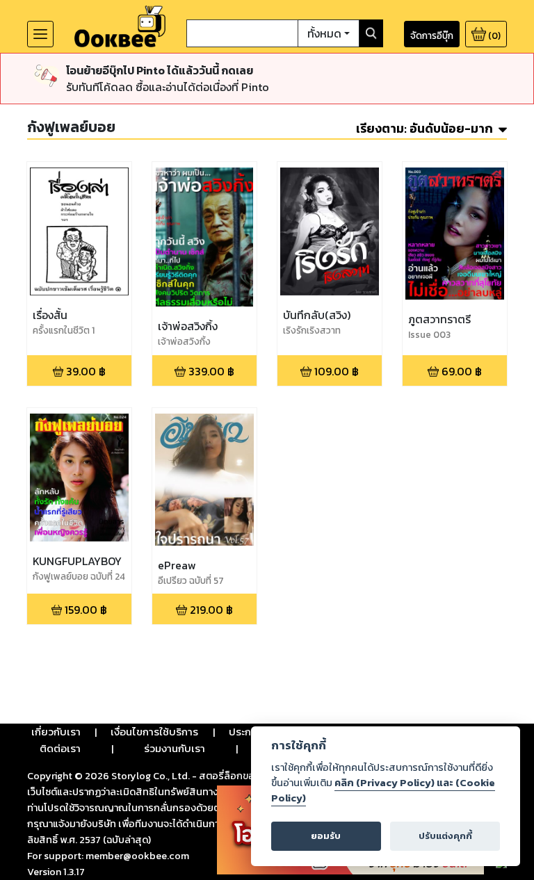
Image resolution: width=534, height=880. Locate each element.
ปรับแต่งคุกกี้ (445, 835)
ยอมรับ (326, 835)
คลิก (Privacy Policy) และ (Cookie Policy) (383, 790)
